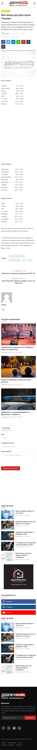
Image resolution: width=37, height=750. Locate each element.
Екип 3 (17, 515)
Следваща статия (17, 278)
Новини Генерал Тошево (17, 256)
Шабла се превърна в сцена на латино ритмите (16, 381)
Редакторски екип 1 (6, 352)
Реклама (19, 745)
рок (24, 260)
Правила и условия (7, 745)
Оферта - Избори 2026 (8, 743)
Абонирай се (30, 718)
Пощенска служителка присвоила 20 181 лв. (18, 273)
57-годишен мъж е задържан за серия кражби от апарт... (25, 544)
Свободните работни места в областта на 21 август (25, 522)
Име (2, 434)
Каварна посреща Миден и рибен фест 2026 (24, 533)
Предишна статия (20, 271)
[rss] (19, 728)
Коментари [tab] (6, 428)
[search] (34, 3)
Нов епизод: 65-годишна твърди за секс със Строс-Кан (18, 282)
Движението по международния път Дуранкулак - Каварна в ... (15, 413)
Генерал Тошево (14, 260)
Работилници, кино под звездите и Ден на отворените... (23, 555)
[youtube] (14, 728)
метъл (30, 260)
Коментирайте (6, 451)
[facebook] (3, 728)
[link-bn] (18, 576)
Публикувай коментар (10, 468)
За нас (20, 743)
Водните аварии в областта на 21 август (24, 512)
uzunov (3, 305)
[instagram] (9, 728)
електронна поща (7, 443)
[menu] (2, 3)
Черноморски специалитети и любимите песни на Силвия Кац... (17, 348)
